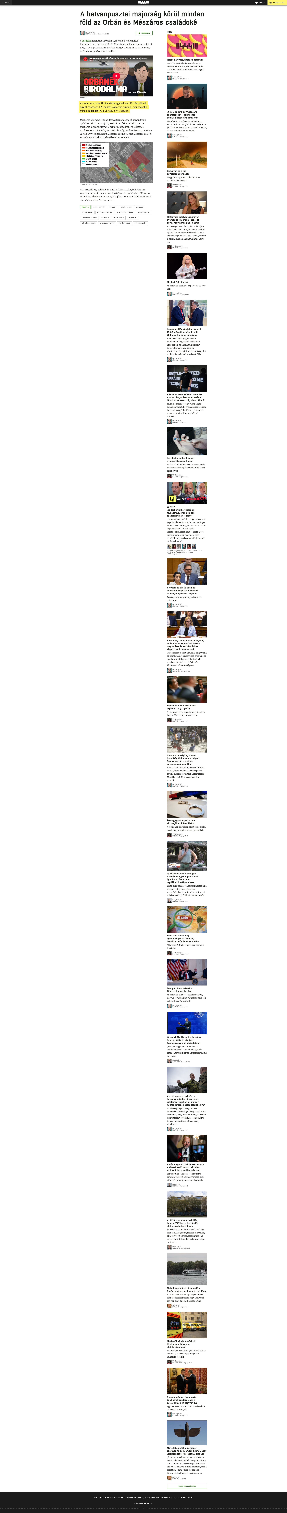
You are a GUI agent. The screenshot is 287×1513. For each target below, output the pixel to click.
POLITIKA (88, 34)
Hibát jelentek (105, 1497)
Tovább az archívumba (187, 1486)
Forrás (84, 97)
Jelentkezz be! (278, 3)
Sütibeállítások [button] (186, 1497)
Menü (7, 3)
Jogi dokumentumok (151, 1497)
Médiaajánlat (166, 1497)
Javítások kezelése (133, 1497)
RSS (175, 1497)
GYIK (96, 1497)
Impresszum (119, 1497)
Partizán (86, 40)
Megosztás (145, 33)
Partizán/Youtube (91, 184)
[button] (85, 207)
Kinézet (262, 3)
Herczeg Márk (90, 32)
